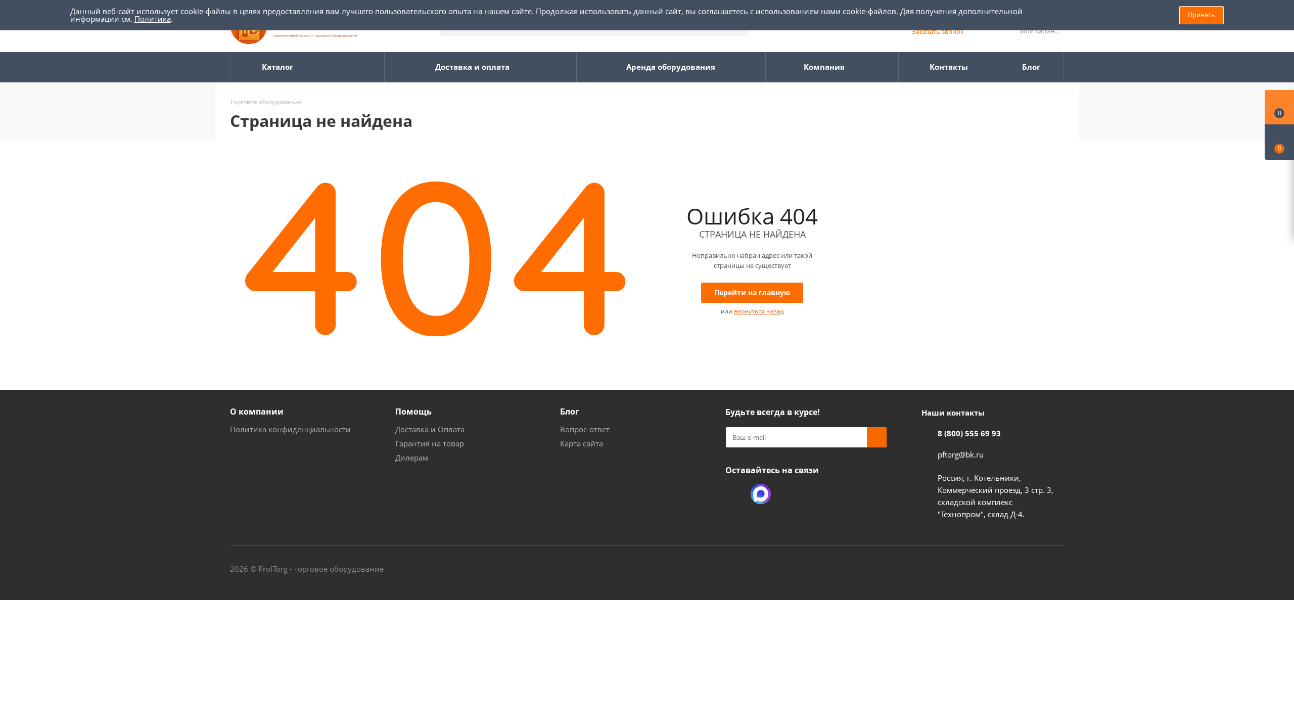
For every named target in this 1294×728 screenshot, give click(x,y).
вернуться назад (759, 311)
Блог (569, 411)
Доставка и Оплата (430, 429)
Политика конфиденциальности (290, 429)
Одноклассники (735, 494)
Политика (152, 19)
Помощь (413, 411)
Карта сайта (581, 443)
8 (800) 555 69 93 (969, 433)
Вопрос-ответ (585, 429)
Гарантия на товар (429, 443)
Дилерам (411, 457)
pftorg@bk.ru (961, 454)
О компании (257, 411)
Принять (1201, 14)
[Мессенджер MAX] (761, 494)
